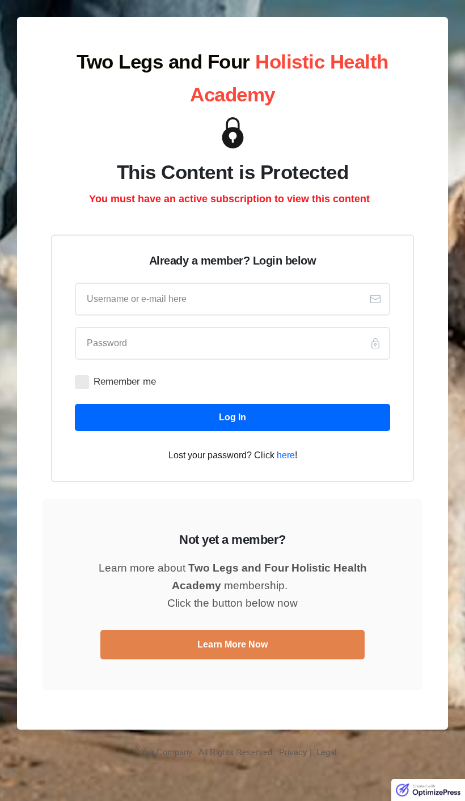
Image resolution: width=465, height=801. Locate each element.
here (286, 455)
